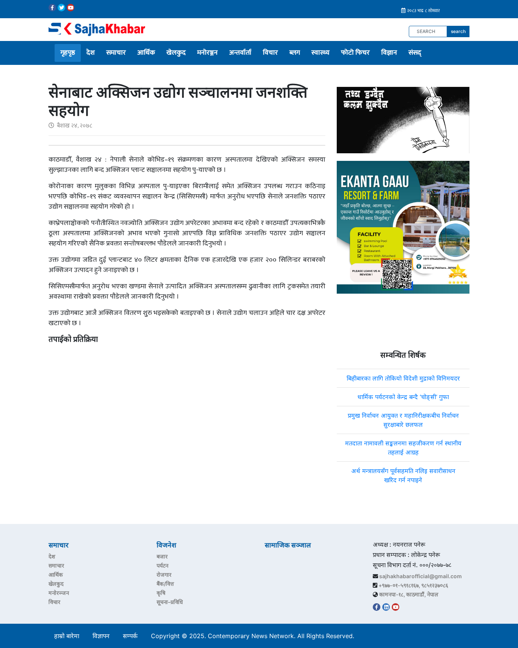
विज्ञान (389, 52)
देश (90, 52)
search (458, 31)
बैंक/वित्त (165, 583)
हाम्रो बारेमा (66, 636)
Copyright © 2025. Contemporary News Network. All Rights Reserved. (254, 636)
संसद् (414, 52)
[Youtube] (70, 7)
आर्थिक (146, 52)
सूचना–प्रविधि (170, 602)
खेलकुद (176, 52)
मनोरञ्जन (207, 52)
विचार (270, 52)
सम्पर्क (130, 636)
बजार (162, 556)
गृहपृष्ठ (67, 52)
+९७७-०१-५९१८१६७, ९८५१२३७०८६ (413, 585)
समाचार (116, 52)
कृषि (161, 593)
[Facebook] (52, 7)
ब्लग (294, 52)
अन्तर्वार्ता (240, 52)
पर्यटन (162, 565)
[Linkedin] (386, 607)
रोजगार (164, 574)
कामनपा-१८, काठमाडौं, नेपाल (408, 594)
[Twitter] (61, 7)
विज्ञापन (101, 636)
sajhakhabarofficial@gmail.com (420, 576)
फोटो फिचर (355, 52)
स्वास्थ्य (320, 52)
